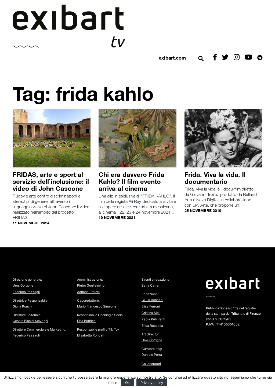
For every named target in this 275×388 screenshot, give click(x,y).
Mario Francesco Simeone (96, 306)
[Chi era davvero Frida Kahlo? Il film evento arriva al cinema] (137, 139)
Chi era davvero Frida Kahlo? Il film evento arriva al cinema (131, 181)
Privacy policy (151, 382)
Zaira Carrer (151, 285)
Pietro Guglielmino (90, 285)
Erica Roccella (152, 326)
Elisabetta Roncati (90, 335)
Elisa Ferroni (151, 306)
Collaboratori (151, 364)
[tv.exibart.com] (69, 26)
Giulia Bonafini (152, 300)
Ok (127, 382)
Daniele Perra (152, 355)
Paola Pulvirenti (153, 319)
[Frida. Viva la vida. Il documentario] (223, 139)
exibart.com (172, 58)
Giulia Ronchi (22, 306)
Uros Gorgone (23, 285)
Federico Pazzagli (26, 292)
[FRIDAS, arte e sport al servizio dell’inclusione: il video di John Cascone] (52, 139)
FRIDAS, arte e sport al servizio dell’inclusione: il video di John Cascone (51, 181)
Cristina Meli (151, 313)
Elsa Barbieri (86, 321)
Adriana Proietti (88, 292)
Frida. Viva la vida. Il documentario (214, 177)
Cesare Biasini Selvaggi (30, 321)
